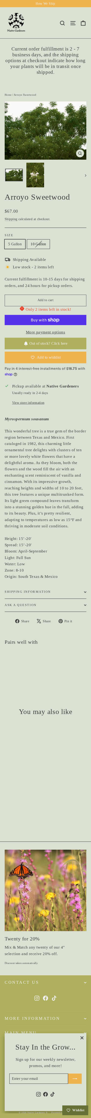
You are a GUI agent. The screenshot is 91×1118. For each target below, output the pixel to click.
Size (9, 235)
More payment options (45, 332)
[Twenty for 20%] (45, 890)
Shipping (11, 219)
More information (32, 1018)
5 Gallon (15, 244)
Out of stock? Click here (48, 343)
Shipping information (28, 591)
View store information (28, 402)
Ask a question (21, 605)
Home (8, 94)
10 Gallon (38, 244)
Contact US (22, 982)
